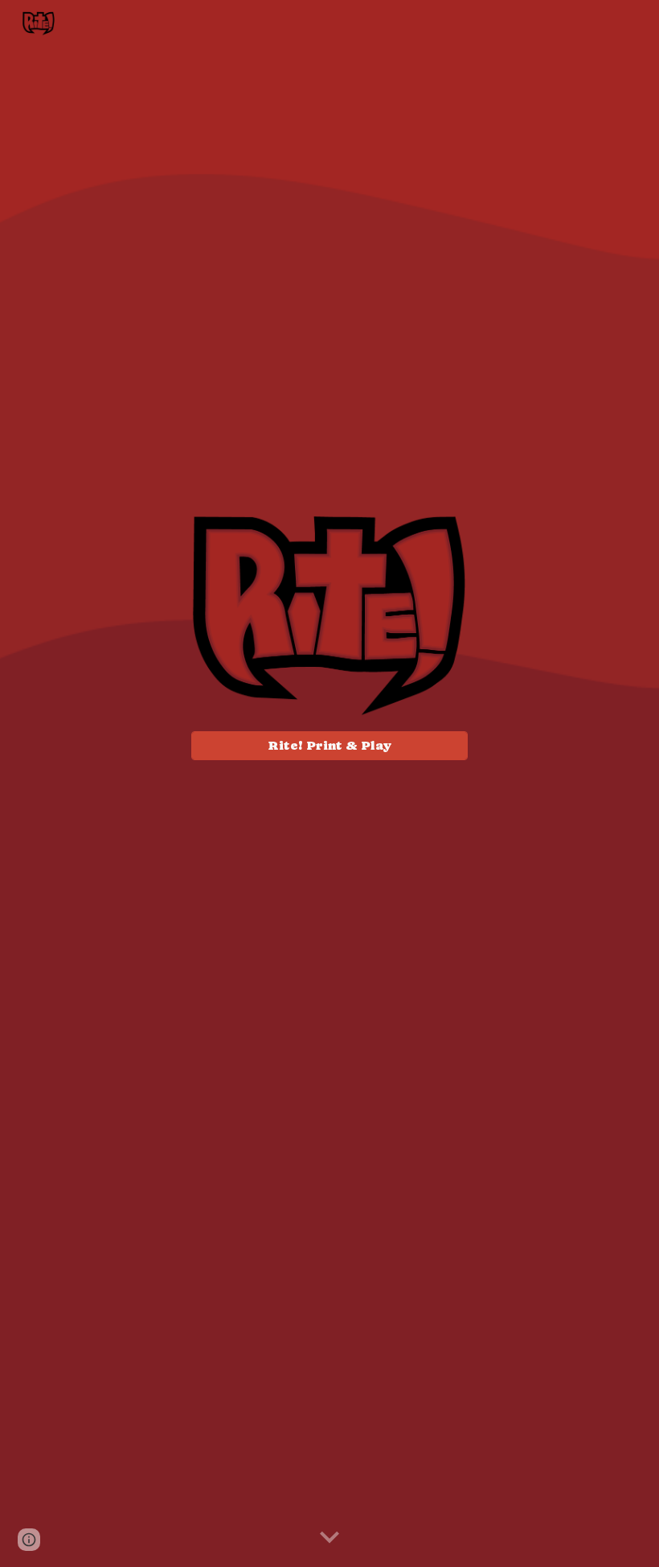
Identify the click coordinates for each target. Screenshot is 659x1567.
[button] (329, 1538)
